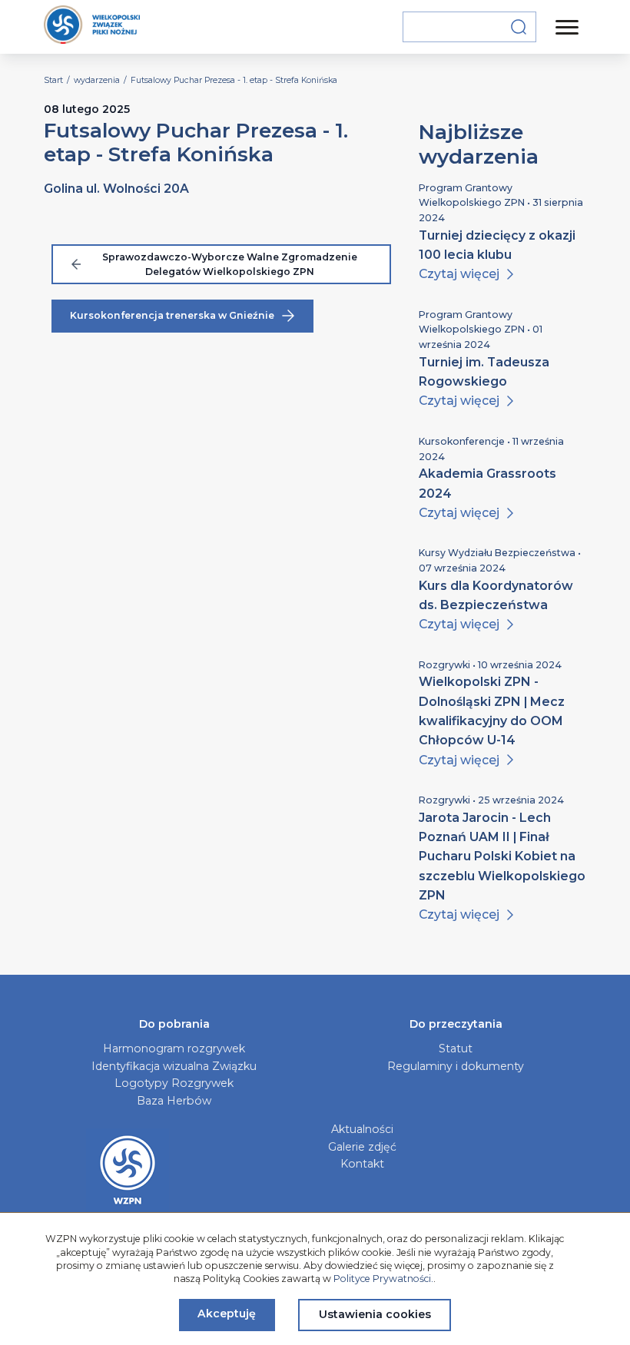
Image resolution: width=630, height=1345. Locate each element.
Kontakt (362, 1164)
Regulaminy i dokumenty (455, 1066)
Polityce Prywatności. (383, 1278)
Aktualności (362, 1129)
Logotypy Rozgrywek (174, 1083)
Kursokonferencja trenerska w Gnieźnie (172, 315)
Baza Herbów (174, 1101)
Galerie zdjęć (362, 1147)
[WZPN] (92, 26)
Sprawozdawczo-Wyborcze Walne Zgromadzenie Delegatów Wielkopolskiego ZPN (229, 264)
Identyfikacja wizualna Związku (174, 1066)
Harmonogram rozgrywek (174, 1048)
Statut (455, 1048)
